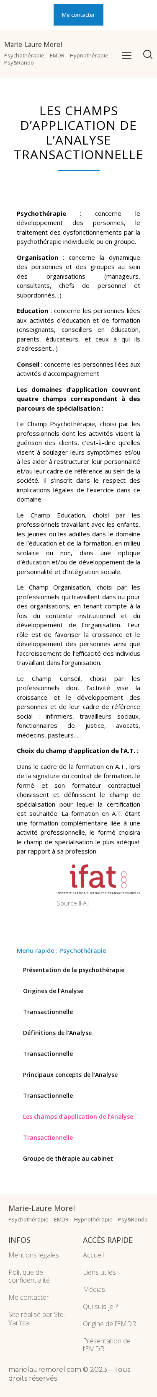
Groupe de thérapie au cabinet (68, 1158)
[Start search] (147, 55)
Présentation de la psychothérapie (73, 970)
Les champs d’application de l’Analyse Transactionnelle (78, 1126)
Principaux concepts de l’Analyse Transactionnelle (70, 1085)
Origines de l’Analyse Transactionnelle (53, 1001)
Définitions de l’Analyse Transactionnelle (57, 1043)
